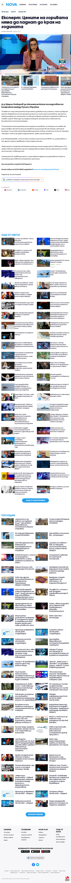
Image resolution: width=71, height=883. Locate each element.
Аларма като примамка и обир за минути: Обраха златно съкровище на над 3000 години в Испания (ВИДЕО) (23, 465)
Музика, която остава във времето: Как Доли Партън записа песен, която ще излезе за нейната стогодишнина (23, 490)
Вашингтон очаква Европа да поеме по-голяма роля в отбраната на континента (24, 344)
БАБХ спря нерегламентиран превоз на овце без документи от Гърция (58, 742)
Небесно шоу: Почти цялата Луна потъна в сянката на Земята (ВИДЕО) (59, 304)
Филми (41, 840)
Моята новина (8, 837)
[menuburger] (2, 4)
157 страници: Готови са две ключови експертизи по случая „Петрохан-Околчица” (58, 687)
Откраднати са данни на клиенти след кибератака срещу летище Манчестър (59, 463)
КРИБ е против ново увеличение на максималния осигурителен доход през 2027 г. (58, 730)
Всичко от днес (9, 835)
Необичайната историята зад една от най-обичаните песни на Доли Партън (24, 376)
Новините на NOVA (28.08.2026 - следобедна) (23, 641)
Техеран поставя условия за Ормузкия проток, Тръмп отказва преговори (59, 334)
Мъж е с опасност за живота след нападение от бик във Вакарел (58, 719)
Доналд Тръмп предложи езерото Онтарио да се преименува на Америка (22, 453)
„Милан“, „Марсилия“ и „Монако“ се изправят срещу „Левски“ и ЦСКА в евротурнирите (59, 664)
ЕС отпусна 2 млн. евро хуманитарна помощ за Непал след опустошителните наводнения (22, 274)
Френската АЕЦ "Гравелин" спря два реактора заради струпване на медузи (23, 406)
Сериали (41, 837)
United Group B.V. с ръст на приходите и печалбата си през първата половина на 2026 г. (25, 558)
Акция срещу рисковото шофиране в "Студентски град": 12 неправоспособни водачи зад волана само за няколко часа (24, 620)
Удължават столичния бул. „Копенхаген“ (59, 534)
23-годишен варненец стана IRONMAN (24, 534)
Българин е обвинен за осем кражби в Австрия (59, 487)
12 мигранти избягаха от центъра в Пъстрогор (58, 557)
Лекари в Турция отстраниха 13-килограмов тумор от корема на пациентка (59, 652)
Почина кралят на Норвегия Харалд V (23, 333)
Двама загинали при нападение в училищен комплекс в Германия (57, 429)
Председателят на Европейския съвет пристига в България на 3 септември (58, 253)
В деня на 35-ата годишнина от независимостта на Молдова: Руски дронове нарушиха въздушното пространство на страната (23, 477)
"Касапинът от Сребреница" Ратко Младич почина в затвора (59, 453)
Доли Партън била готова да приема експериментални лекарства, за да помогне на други (23, 366)
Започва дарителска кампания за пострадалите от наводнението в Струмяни (24, 546)
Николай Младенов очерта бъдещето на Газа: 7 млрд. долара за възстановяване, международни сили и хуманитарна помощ (59, 242)
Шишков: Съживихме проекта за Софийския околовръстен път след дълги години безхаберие (59, 779)
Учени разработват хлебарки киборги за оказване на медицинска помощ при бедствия (22, 387)
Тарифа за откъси (40, 870)
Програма (33, 4)
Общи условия (62, 870)
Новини (22, 4)
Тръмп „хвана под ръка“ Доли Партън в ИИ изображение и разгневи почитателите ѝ (24, 262)
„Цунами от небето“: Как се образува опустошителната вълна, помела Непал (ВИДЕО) (24, 241)
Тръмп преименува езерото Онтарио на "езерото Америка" (24, 314)
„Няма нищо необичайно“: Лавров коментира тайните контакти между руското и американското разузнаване (24, 781)
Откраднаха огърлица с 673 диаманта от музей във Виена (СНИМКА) (59, 324)
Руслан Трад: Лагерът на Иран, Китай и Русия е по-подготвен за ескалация (58, 284)
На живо (53, 4)
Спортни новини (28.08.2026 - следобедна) (56, 632)
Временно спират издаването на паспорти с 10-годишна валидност (58, 580)
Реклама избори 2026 (15, 870)
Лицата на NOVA (26, 835)
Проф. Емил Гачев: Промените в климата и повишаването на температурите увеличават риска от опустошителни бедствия (23, 419)
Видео (6, 840)
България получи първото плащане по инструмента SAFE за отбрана (24, 707)
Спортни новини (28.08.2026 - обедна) (58, 792)
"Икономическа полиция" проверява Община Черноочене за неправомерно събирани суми (59, 675)
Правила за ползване (31, 872)
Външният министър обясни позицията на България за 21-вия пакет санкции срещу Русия (24, 325)
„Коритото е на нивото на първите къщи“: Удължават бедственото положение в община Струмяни (24, 524)
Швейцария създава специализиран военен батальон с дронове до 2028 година (24, 430)
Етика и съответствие (43, 872)
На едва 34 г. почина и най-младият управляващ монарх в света (23, 252)
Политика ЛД (22, 872)
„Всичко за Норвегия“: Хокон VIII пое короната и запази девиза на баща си (23, 284)
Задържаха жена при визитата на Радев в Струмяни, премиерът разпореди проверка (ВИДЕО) (59, 708)
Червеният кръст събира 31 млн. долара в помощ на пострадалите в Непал (59, 386)
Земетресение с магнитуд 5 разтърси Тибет (60, 395)
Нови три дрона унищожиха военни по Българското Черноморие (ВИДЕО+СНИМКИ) (24, 581)
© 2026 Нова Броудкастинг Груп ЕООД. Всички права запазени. (15, 878)
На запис (44, 4)
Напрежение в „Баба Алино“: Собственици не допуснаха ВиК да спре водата (24, 687)
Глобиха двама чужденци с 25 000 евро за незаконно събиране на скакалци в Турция (59, 355)
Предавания (42, 835)
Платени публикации (55, 872)
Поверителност (14, 872)
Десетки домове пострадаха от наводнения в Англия (59, 376)
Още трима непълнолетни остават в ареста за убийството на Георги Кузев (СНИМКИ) (25, 675)
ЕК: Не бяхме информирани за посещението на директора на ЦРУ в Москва (59, 439)
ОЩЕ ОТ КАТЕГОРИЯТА (35, 500)
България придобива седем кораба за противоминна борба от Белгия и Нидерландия (59, 407)
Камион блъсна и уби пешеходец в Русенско (24, 568)
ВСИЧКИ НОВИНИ (35, 814)
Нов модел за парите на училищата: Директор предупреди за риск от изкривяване (25, 697)
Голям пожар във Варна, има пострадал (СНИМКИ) (59, 521)
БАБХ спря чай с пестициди (55, 617)
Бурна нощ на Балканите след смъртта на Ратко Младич (58, 294)
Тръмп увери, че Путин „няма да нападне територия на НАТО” (24, 396)
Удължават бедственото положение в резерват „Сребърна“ (59, 642)
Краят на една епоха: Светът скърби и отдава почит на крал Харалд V (23, 294)
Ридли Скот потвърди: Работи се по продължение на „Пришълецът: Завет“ (59, 364)
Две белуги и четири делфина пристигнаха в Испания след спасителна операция (59, 345)
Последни (7, 832)
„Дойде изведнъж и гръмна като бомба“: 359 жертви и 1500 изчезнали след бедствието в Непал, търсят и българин (59, 418)
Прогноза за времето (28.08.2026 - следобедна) (24, 632)
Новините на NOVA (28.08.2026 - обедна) (24, 802)
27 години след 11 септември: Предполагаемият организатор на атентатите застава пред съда (24, 442)
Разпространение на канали (27, 870)
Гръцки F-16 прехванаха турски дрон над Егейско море (58, 272)
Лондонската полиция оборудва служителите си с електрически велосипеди (59, 475)
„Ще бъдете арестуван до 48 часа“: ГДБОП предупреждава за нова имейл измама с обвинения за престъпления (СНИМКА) (25, 744)
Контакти (55, 870)
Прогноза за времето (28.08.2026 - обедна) (24, 792)
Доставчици (48, 870)
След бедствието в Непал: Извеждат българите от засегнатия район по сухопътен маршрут (59, 315)
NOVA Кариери (60, 839)
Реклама (7, 870)
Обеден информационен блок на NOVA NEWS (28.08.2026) (58, 697)
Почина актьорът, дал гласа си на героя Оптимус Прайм (24, 303)
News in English (60, 842)
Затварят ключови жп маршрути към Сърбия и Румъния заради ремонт (59, 570)
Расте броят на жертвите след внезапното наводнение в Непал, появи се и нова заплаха (23, 355)
